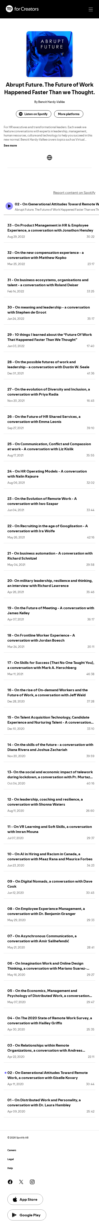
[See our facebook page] (10, 1182)
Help (10, 1168)
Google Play (30, 1215)
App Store (28, 1199)
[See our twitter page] (21, 1182)
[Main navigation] (90, 9)
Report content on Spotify (74, 192)
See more (10, 145)
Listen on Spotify (35, 114)
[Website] (49, 157)
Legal (10, 1159)
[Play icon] (9, 206)
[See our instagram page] (32, 1182)
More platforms (68, 114)
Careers (11, 1150)
